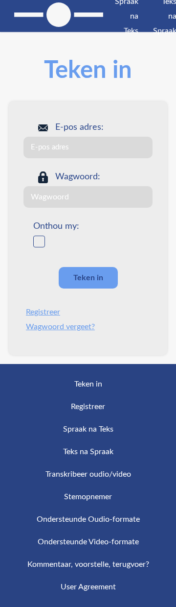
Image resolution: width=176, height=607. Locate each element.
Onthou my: (56, 226)
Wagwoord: (77, 176)
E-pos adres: (79, 127)
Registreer (43, 312)
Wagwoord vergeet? (60, 327)
